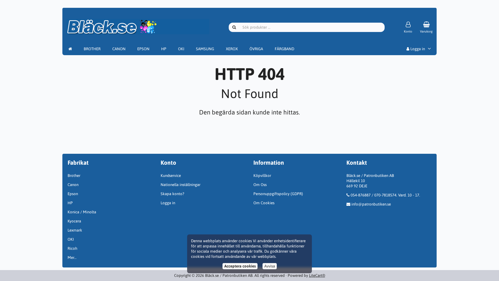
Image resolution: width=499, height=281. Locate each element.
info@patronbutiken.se (371, 204)
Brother (74, 175)
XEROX (232, 49)
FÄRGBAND (284, 49)
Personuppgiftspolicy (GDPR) (278, 193)
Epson (73, 193)
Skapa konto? (172, 193)
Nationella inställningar (180, 184)
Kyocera (74, 221)
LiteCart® (317, 275)
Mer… (72, 257)
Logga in (417, 49)
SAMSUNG (205, 49)
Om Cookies (263, 203)
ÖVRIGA (256, 49)
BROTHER (92, 49)
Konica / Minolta (82, 212)
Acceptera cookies (240, 266)
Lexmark (75, 230)
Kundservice (171, 175)
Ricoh (72, 248)
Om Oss (260, 184)
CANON (119, 49)
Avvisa (269, 266)
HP (163, 49)
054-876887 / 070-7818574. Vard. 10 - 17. (385, 195)
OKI (181, 49)
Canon (73, 184)
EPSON (143, 49)
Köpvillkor (262, 175)
